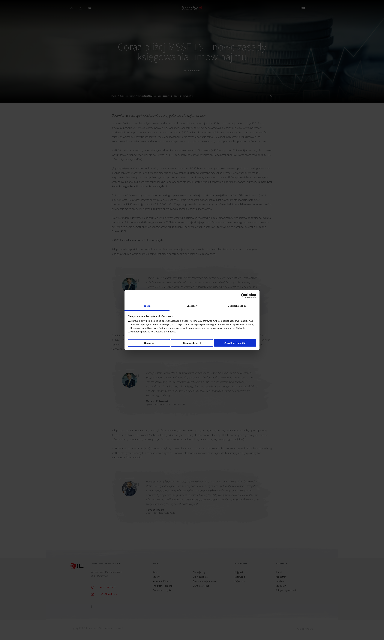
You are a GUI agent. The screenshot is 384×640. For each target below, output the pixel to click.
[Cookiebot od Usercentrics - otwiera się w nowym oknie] (243, 295)
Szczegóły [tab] (192, 306)
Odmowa (149, 343)
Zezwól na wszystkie (235, 343)
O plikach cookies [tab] (237, 306)
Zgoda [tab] (147, 306)
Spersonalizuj (190, 343)
